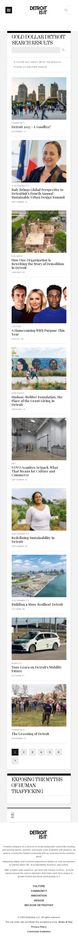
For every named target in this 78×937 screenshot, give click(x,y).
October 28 (18, 609)
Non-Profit (18, 393)
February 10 (18, 409)
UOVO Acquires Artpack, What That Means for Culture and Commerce (35, 471)
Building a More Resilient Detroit (37, 604)
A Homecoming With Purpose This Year (38, 332)
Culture (16, 326)
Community (18, 123)
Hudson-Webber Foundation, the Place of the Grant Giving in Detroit (37, 401)
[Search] (63, 50)
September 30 (19, 546)
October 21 (18, 676)
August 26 (18, 339)
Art (14, 463)
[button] (8, 10)
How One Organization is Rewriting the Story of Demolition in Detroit (38, 264)
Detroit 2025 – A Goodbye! (31, 127)
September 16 (19, 202)
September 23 (19, 480)
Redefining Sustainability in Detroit (33, 540)
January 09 (18, 272)
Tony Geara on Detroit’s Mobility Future (37, 669)
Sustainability (20, 186)
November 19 (19, 738)
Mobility (17, 663)
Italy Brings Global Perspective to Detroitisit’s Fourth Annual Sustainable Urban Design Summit (38, 193)
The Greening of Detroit (30, 734)
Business (17, 256)
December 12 (19, 131)
